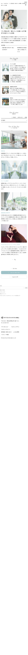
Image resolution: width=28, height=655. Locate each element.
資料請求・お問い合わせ (6, 332)
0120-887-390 (6, 322)
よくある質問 (16, 332)
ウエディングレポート (5, 329)
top (2, 3)
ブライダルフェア (4, 327)
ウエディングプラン (15, 327)
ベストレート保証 (5, 334)
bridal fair (6, 3)
